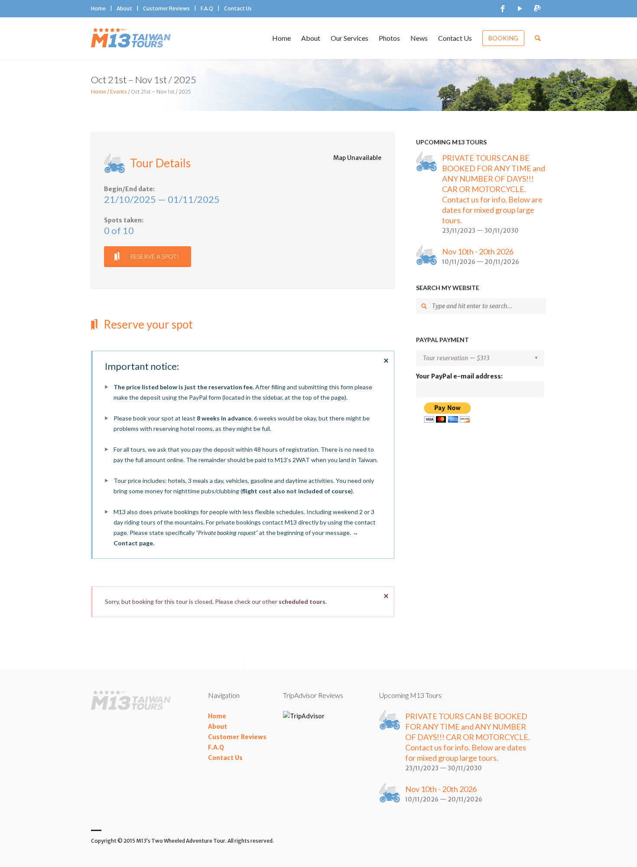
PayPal (537, 8)
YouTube (520, 8)
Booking (503, 38)
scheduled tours (302, 601)
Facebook (502, 8)
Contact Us (238, 8)
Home (98, 8)
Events (118, 91)
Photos (389, 38)
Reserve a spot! (154, 256)
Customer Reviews (166, 8)
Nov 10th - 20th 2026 (478, 251)
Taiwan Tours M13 (133, 38)
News (419, 38)
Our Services (349, 38)
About (124, 8)
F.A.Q (207, 8)
